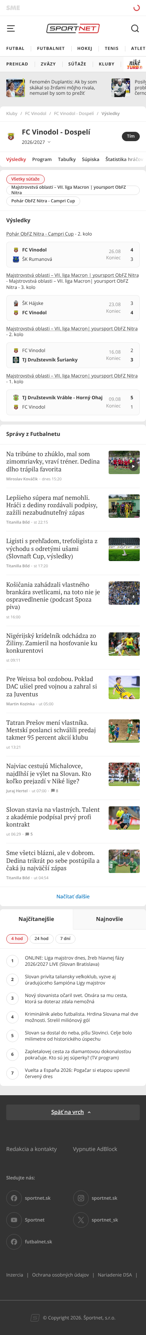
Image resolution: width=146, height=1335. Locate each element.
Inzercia (14, 1274)
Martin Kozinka (20, 703)
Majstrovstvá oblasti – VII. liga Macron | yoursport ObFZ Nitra (72, 275)
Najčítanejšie (36, 919)
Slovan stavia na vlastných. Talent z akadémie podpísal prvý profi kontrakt (53, 817)
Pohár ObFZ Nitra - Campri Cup (40, 233)
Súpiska (90, 159)
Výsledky (16, 159)
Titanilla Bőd (18, 522)
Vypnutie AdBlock (95, 1149)
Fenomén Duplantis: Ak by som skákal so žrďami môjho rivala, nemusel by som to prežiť (63, 87)
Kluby (12, 114)
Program (42, 159)
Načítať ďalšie (73, 896)
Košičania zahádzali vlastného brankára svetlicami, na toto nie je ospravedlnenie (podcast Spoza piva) (53, 596)
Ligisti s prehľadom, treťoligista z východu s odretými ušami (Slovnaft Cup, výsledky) (51, 549)
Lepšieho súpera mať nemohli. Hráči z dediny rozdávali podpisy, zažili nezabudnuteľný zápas (51, 505)
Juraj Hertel (17, 790)
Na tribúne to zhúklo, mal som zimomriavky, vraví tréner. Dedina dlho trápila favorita (53, 462)
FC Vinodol (35, 114)
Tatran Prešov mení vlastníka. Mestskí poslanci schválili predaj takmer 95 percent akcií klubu (51, 730)
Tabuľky (67, 159)
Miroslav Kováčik (22, 479)
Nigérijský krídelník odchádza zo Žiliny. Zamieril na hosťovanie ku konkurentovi (51, 643)
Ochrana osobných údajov (60, 1274)
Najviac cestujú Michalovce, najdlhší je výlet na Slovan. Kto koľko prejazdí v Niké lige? (48, 774)
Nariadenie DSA (115, 1274)
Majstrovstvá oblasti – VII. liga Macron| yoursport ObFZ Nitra (72, 328)
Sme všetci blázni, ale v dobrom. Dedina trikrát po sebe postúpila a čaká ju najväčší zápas (53, 861)
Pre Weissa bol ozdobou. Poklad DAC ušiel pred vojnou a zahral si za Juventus (51, 687)
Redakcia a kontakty (31, 1149)
